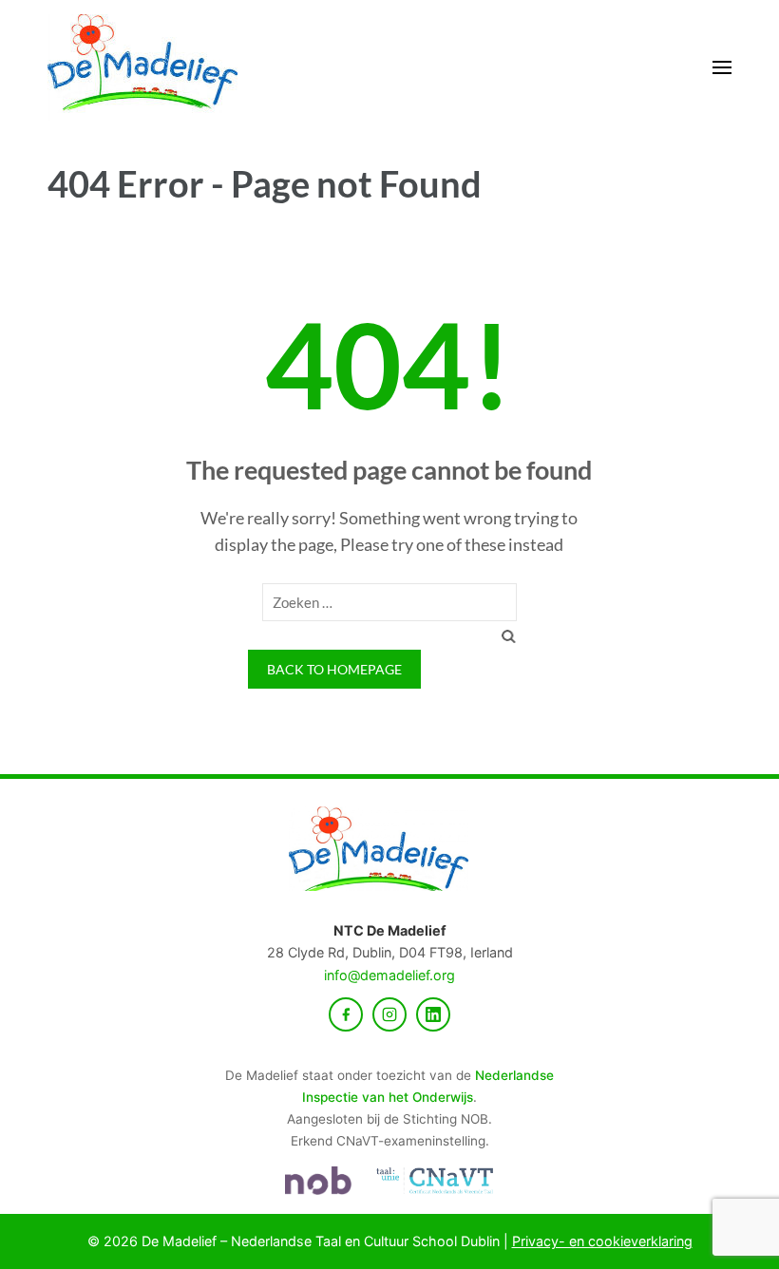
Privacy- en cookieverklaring (602, 1241)
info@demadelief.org (389, 975)
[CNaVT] (434, 1180)
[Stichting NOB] (318, 1180)
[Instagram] (389, 1014)
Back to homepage (334, 669)
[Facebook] (346, 1014)
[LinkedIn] (433, 1014)
